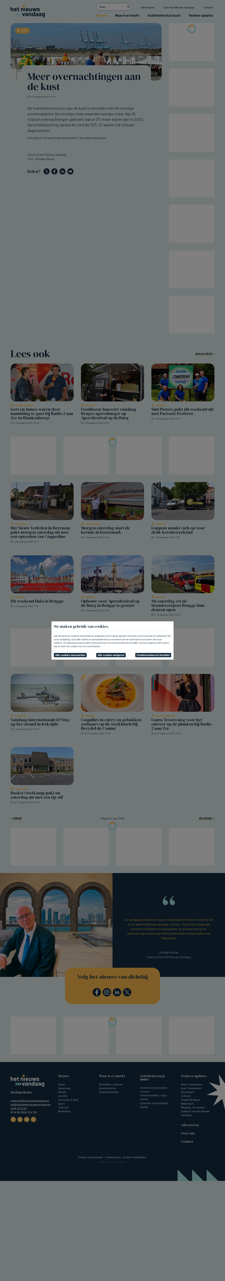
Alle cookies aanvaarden (70, 655)
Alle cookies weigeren (111, 655)
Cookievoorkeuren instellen (153, 655)
